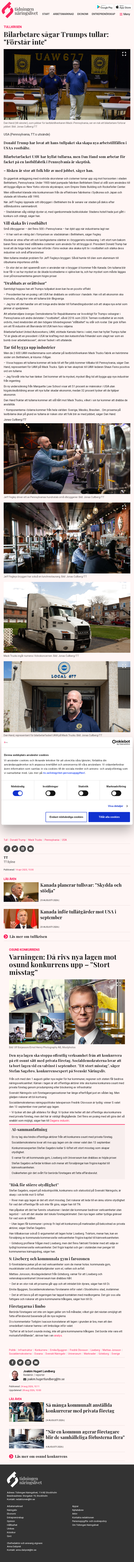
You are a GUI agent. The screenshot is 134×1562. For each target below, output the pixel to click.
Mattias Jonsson (112, 1350)
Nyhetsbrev (78, 1510)
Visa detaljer (115, 806)
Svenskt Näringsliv (55, 1353)
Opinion (11, 1521)
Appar (75, 1506)
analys (58, 1335)
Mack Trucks (35, 840)
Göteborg (104, 1353)
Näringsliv (12, 1510)
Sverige (115, 1353)
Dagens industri (59, 1120)
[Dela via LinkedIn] (22, 848)
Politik (12, 1350)
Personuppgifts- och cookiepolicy (89, 1521)
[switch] (50, 793)
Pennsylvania (52, 840)
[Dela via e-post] (30, 848)
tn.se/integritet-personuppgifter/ (64, 772)
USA (64, 840)
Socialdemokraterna (20, 1353)
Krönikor (11, 1532)
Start (46, 14)
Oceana (38, 1353)
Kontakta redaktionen (83, 1517)
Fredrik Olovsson (79, 1350)
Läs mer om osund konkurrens (41, 1456)
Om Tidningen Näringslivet (85, 1525)
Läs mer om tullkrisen (28, 936)
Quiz (9, 1536)
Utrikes (10, 1528)
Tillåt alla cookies (109, 816)
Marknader (90, 1353)
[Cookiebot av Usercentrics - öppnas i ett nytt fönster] (114, 742)
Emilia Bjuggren (59, 1350)
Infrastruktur (25, 1350)
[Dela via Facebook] (7, 848)
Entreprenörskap (103, 14)
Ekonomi (82, 14)
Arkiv (74, 1513)
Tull (6, 840)
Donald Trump (18, 840)
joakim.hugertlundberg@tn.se (46, 1379)
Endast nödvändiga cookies (66, 816)
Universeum (75, 1353)
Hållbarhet (12, 1525)
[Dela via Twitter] (15, 848)
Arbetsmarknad (63, 14)
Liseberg (95, 1350)
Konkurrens (41, 1350)
